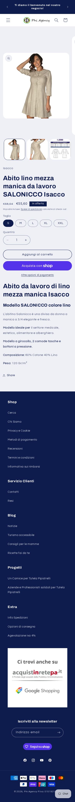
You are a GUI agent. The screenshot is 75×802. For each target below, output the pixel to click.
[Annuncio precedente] (7, 7)
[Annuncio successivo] (67, 7)
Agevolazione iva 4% (22, 635)
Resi (11, 500)
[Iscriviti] (58, 732)
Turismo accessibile (21, 535)
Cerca (12, 412)
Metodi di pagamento (22, 439)
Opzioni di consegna (21, 626)
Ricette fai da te (19, 553)
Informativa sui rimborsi (24, 466)
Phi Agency (30, 792)
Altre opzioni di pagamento (37, 275)
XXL (60, 223)
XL (46, 223)
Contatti (13, 491)
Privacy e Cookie (19, 430)
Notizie (12, 526)
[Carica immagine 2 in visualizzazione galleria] (37, 149)
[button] (8, 20)
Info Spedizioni (18, 617)
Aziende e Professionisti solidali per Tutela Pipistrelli (36, 590)
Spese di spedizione (31, 209)
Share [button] (11, 375)
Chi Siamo (15, 421)
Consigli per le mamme (23, 544)
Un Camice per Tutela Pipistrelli (29, 578)
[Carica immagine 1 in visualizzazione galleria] (14, 149)
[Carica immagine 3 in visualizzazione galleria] (60, 149)
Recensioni (15, 448)
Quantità (8, 232)
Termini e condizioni (21, 457)
